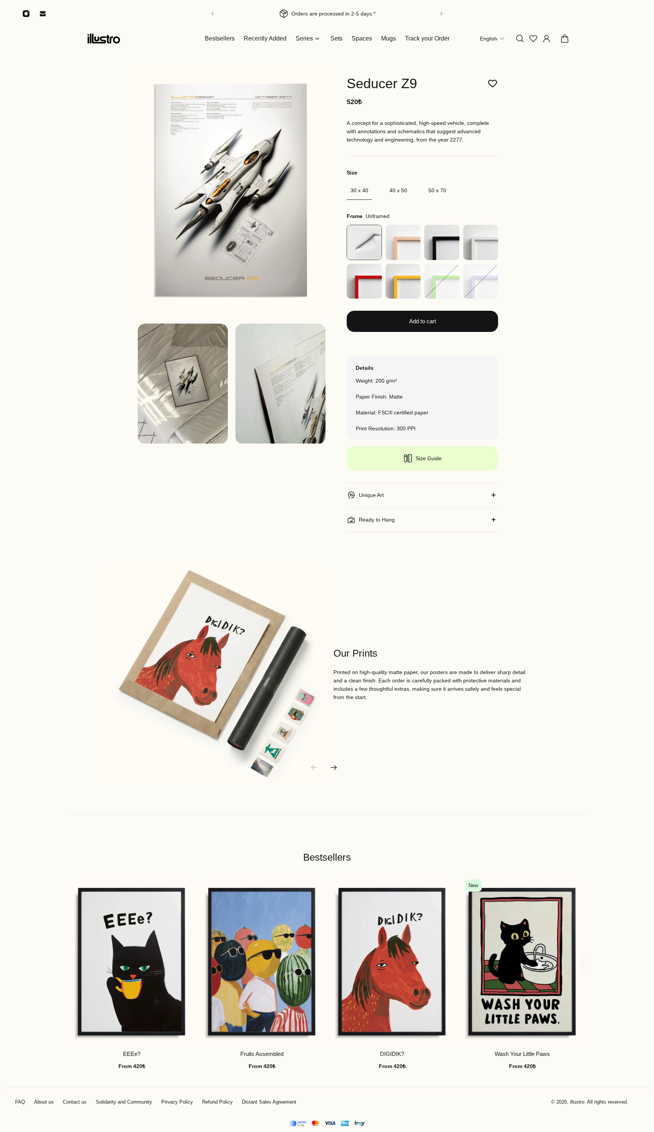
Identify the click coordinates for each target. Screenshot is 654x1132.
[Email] (42, 13)
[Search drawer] (520, 38)
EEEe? (131, 1054)
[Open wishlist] (533, 38)
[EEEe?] (132, 962)
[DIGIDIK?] (392, 962)
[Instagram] (26, 13)
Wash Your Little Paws (522, 1054)
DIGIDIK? (392, 1054)
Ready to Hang (377, 520)
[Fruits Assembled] (262, 962)
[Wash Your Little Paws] (522, 962)
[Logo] (104, 38)
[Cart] (565, 38)
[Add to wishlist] (492, 83)
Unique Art (371, 495)
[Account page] (546, 38)
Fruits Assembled (261, 1054)
